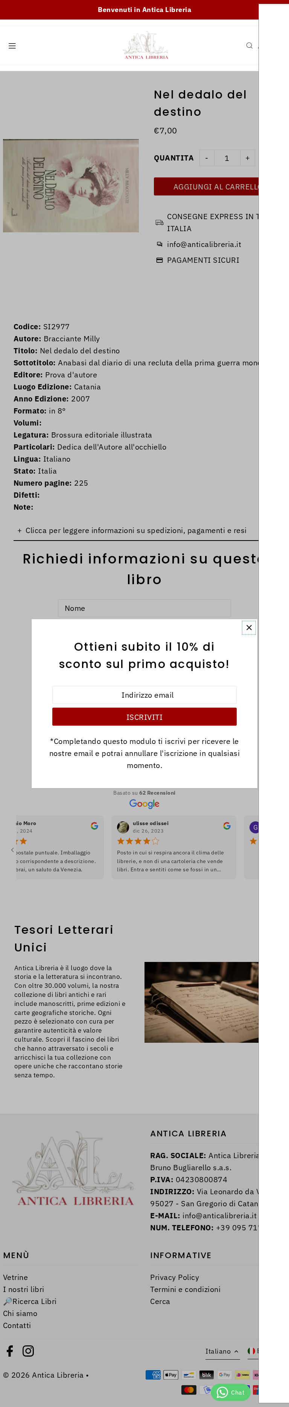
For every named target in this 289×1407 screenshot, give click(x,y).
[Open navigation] (58, 45)
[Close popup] (249, 627)
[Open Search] (249, 45)
